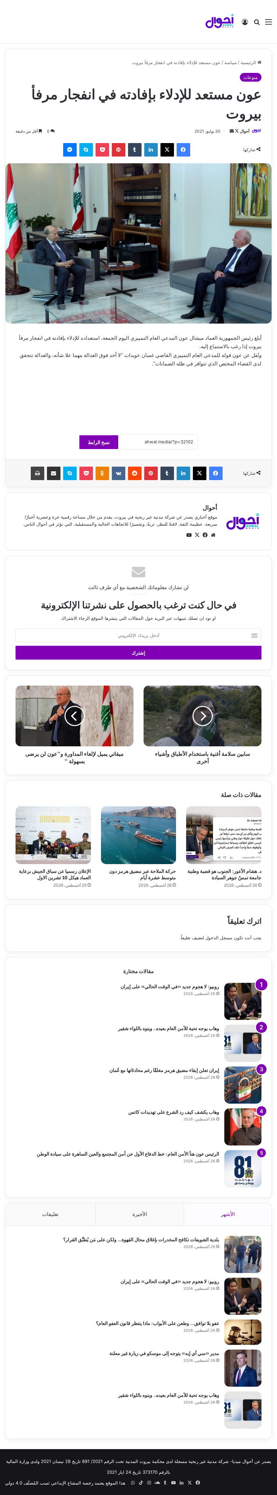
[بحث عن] (256, 24)
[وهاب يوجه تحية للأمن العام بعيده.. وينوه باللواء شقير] (242, 1043)
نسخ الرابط (99, 442)
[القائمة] (268, 24)
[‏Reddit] (135, 473)
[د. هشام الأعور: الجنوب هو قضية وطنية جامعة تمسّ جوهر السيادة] (223, 835)
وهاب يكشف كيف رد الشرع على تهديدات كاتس (173, 1111)
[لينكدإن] (151, 150)
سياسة (230, 62)
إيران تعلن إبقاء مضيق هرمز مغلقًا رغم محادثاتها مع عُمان (164, 1069)
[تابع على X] (236, 131)
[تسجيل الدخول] (245, 24)
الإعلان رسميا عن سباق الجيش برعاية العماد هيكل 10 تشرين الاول (55, 874)
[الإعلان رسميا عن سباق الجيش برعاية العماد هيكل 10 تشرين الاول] (53, 835)
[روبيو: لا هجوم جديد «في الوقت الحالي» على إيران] (242, 1001)
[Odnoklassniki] (102, 473)
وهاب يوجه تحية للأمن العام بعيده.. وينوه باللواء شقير (168, 1027)
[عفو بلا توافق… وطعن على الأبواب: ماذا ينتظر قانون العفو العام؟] (242, 1332)
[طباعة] (37, 473)
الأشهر (228, 1214)
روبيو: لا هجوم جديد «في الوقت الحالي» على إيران (170, 986)
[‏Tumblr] (135, 150)
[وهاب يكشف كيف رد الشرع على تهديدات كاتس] (242, 1126)
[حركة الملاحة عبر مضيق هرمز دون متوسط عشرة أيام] (138, 835)
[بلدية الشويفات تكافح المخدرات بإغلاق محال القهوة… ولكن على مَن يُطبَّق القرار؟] (242, 1254)
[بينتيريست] (118, 150)
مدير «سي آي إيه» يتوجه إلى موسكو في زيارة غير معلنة (164, 1352)
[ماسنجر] (70, 150)
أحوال (244, 131)
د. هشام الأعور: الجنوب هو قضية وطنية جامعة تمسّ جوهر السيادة (224, 874)
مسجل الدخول (218, 937)
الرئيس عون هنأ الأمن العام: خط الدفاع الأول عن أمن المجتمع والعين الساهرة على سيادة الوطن (128, 1153)
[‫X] (167, 150)
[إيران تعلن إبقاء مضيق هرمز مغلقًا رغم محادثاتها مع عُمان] (242, 1085)
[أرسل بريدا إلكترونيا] (232, 131)
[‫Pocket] (102, 150)
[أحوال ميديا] (219, 21)
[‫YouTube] (189, 535)
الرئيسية (249, 62)
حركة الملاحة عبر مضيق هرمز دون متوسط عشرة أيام (142, 874)
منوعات (251, 77)
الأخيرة (139, 1214)
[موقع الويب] (213, 535)
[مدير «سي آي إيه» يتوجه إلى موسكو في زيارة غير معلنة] (242, 1368)
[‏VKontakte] (118, 473)
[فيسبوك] (183, 150)
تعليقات (50, 1214)
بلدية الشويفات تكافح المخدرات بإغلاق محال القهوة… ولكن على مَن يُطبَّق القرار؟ (141, 1239)
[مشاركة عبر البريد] (53, 473)
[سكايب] (86, 150)
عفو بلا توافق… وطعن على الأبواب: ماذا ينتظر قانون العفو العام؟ (157, 1322)
